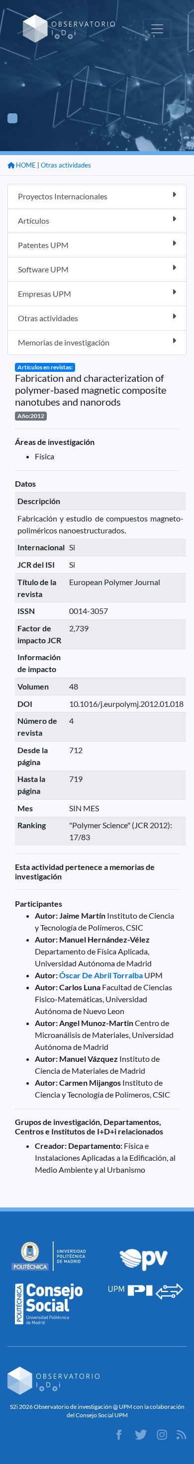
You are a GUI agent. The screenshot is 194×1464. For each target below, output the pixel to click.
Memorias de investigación (63, 342)
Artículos (33, 220)
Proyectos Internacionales (62, 196)
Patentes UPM (43, 245)
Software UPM (43, 269)
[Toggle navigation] (157, 29)
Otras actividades (66, 165)
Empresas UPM (44, 293)
